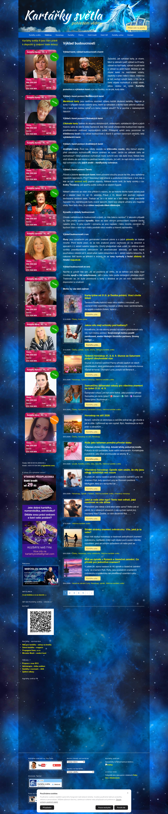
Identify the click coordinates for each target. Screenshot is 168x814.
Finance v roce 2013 (30, 663)
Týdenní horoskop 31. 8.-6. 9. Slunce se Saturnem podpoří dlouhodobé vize (112, 357)
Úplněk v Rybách (87, 493)
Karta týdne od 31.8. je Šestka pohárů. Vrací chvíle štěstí (113, 297)
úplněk (102, 583)
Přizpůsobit (47, 807)
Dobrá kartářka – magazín (32, 647)
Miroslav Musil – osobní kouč (34, 653)
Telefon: (29, 80)
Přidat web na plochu (136, 28)
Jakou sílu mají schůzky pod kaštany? (106, 325)
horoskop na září (84, 436)
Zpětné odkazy (28, 671)
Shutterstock (115, 778)
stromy (92, 349)
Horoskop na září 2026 (97, 415)
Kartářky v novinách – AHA (33, 669)
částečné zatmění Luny (81, 583)
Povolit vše (121, 807)
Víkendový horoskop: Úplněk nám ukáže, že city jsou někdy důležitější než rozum (114, 471)
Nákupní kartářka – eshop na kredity (36, 644)
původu (130, 239)
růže (92, 463)
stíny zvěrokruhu (93, 553)
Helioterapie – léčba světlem (33, 666)
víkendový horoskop (122, 493)
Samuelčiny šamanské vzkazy (89, 409)
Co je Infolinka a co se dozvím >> (34, 595)
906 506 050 (31, 82)
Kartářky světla (35, 35)
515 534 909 (31, 88)
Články (81, 35)
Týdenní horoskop (88, 379)
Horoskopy (60, 35)
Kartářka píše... (92, 314)
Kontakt (130, 35)
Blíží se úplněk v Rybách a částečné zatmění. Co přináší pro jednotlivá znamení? (112, 561)
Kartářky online (117, 35)
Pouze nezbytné (104, 807)
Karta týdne (82, 319)
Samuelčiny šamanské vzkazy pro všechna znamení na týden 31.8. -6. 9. (114, 387)
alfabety (138, 256)
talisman (98, 463)
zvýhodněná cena (47, 465)
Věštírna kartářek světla (105, 349)
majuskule (75, 259)
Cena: (44, 80)
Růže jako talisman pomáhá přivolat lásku (108, 442)
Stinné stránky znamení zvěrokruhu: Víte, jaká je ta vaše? (113, 531)
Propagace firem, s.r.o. (31, 650)
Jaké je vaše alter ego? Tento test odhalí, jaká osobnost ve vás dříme (110, 501)
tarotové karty (81, 181)
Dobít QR (104, 35)
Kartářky (71, 35)
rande (87, 349)
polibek (81, 349)
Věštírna (48, 35)
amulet (74, 463)
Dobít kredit (92, 35)
